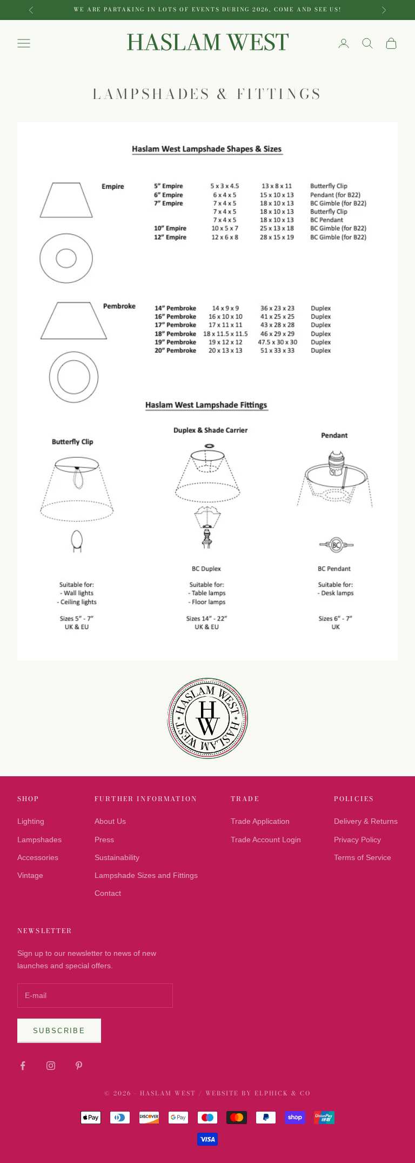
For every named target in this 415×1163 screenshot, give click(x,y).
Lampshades (39, 839)
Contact (108, 893)
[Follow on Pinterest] (78, 1065)
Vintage (30, 875)
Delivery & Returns (366, 821)
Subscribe (59, 1031)
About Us (110, 821)
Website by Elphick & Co (258, 1093)
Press (104, 839)
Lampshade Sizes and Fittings (146, 875)
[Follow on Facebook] (22, 1065)
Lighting (30, 821)
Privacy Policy (357, 839)
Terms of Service (362, 857)
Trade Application (260, 821)
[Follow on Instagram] (50, 1065)
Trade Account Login (266, 839)
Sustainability (117, 857)
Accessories (37, 857)
